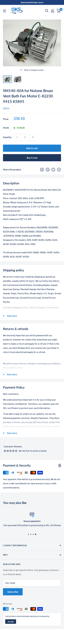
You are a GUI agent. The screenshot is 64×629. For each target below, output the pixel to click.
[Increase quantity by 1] (33, 137)
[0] (58, 11)
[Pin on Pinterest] (48, 169)
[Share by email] (59, 169)
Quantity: (7, 137)
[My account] (52, 10)
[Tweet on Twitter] (53, 169)
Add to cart (32, 148)
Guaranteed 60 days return (32, 2)
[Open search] (46, 10)
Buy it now (32, 157)
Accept (11, 621)
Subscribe (12, 591)
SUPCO (6, 108)
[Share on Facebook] (42, 169)
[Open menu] (4, 11)
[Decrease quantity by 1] (17, 137)
